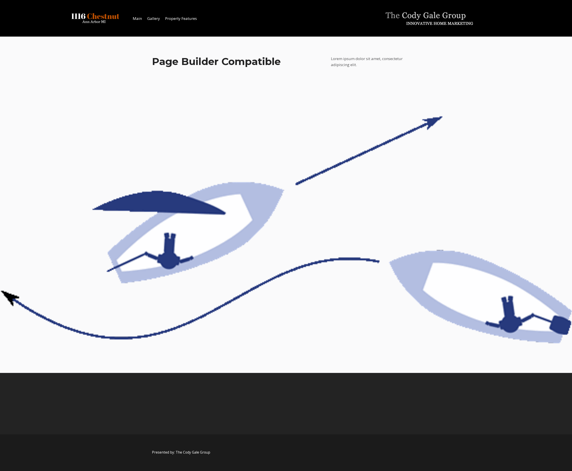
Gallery (153, 18)
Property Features (181, 18)
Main (137, 18)
